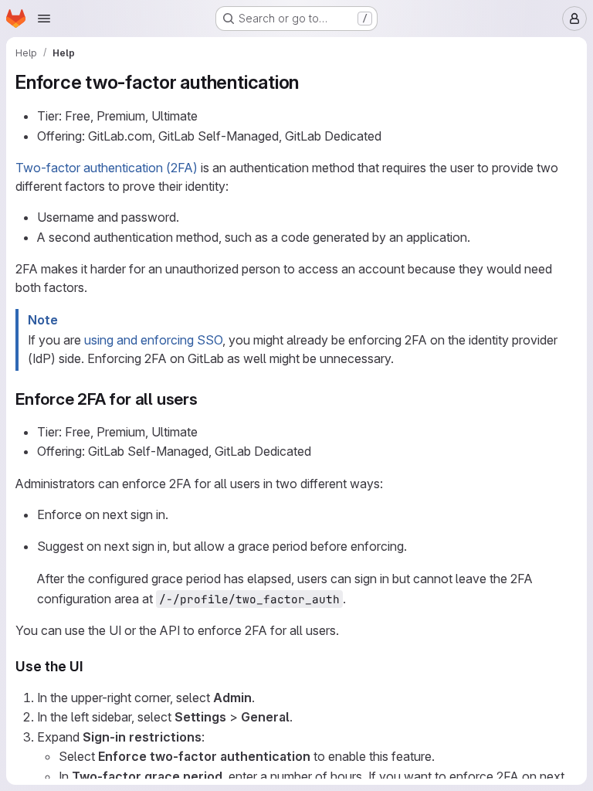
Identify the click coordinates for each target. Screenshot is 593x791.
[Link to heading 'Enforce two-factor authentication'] (309, 82)
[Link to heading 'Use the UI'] (91, 666)
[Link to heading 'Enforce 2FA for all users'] (206, 399)
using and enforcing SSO (153, 340)
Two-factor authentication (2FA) (106, 167)
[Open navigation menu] (44, 18)
